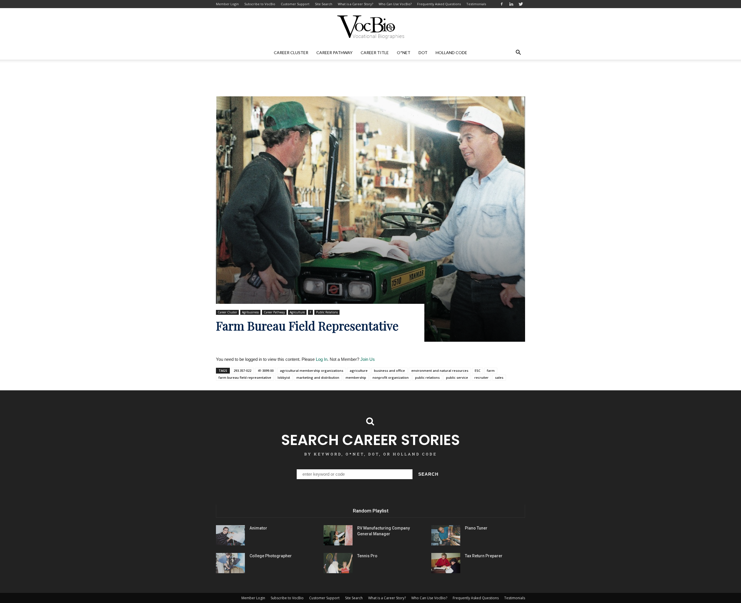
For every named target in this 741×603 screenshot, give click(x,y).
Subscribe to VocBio (259, 4)
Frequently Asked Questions (439, 4)
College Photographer (271, 556)
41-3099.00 (266, 370)
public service (457, 377)
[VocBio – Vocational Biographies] (370, 27)
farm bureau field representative (245, 377)
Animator (258, 528)
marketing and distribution (317, 377)
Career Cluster (291, 52)
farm (491, 370)
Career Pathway (334, 52)
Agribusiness (250, 312)
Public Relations (327, 312)
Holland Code (451, 52)
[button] (518, 53)
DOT (423, 52)
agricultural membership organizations (311, 370)
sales (499, 377)
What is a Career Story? (355, 4)
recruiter (481, 377)
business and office (389, 370)
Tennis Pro (367, 556)
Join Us (367, 359)
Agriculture (297, 312)
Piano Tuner (476, 528)
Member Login (227, 4)
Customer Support (295, 4)
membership (356, 377)
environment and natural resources (439, 370)
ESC (477, 370)
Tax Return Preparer (483, 556)
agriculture (359, 370)
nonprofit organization (391, 377)
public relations (427, 377)
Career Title (375, 52)
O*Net (403, 52)
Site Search (323, 4)
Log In (321, 359)
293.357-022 (242, 370)
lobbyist (284, 377)
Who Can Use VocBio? (395, 4)
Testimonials (476, 4)
